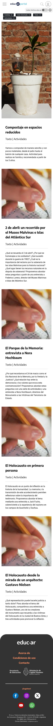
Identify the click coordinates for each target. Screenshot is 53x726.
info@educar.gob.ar (33, 721)
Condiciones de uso (24, 657)
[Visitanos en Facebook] (15, 696)
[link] (48, 4)
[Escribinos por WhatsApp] (32, 705)
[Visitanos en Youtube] (21, 705)
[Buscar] (42, 4)
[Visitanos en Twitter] (37, 696)
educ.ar (12, 715)
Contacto (24, 662)
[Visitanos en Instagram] (26, 696)
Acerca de (24, 652)
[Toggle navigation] (2, 1)
